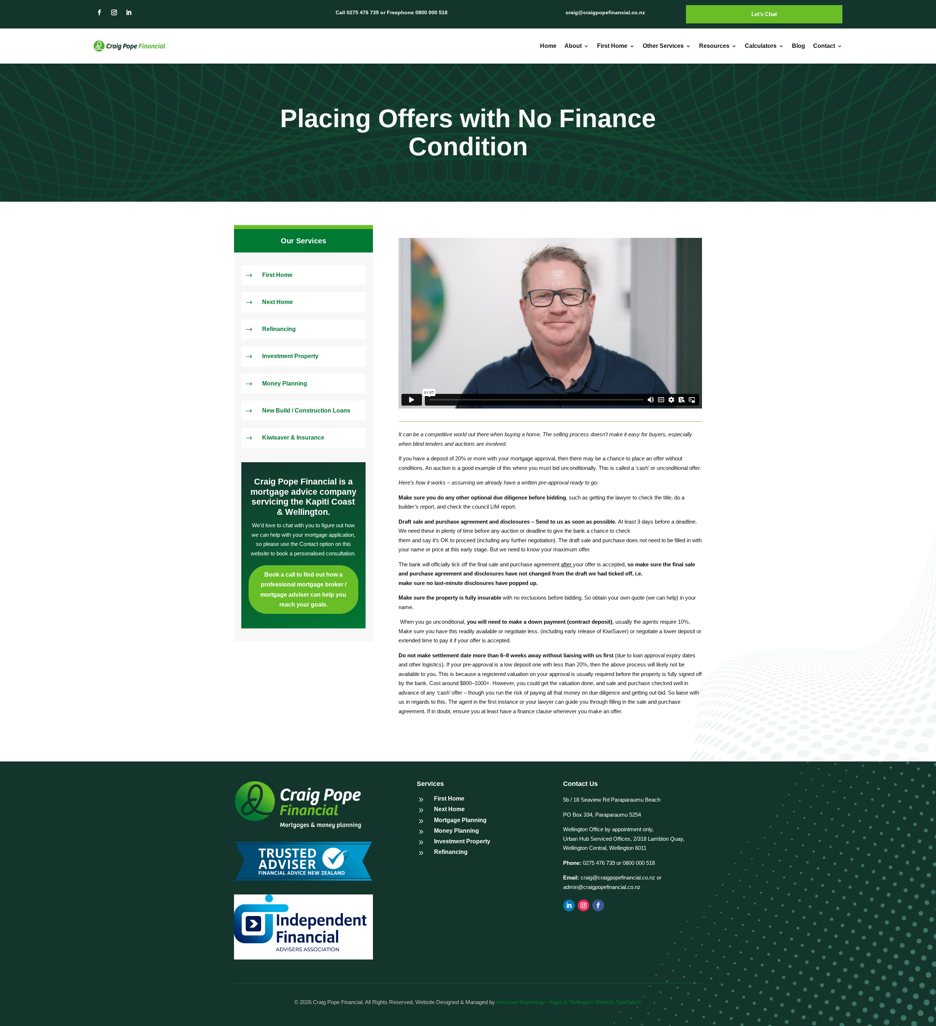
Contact (824, 46)
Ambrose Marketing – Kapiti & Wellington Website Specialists (569, 1002)
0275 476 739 (598, 863)
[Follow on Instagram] (114, 12)
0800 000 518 (639, 863)
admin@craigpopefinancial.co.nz (602, 887)
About (573, 46)
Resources (714, 46)
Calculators (761, 46)
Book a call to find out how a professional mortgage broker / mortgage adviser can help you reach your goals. (303, 589)
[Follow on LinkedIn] (129, 12)
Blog (798, 46)
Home (548, 46)
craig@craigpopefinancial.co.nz (618, 877)
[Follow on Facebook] (99, 12)
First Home (612, 46)
